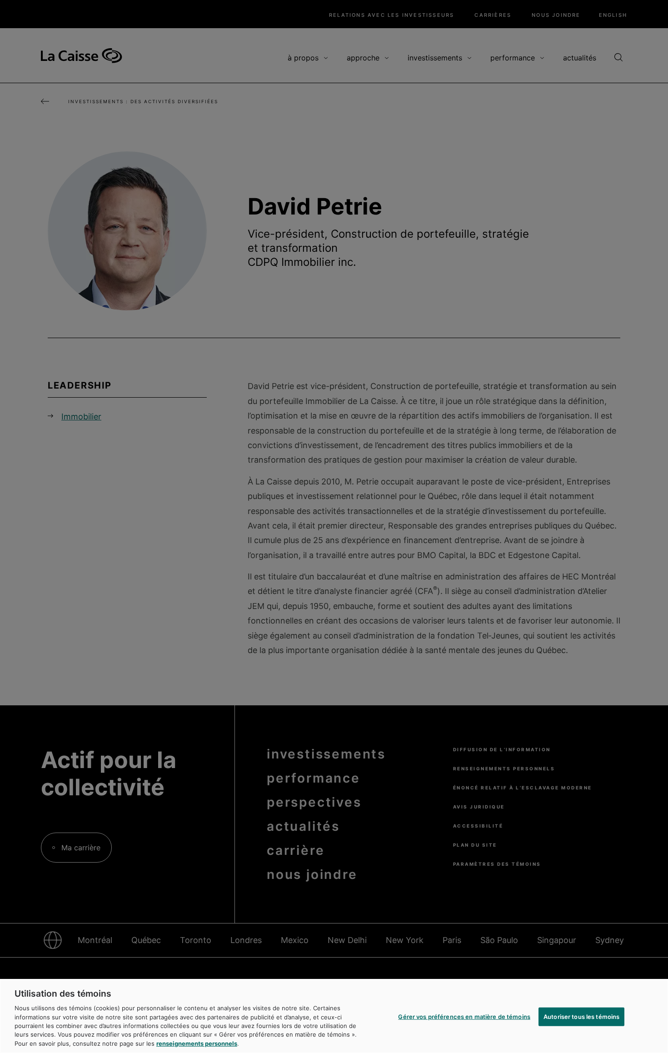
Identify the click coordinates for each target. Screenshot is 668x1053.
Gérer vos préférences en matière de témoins (464, 1016)
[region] (334, 1016)
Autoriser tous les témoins (581, 1016)
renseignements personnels (196, 1043)
